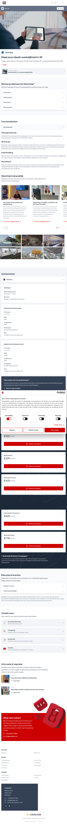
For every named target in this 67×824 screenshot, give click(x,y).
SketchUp (4, 753)
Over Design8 (5, 775)
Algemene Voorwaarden (30, 821)
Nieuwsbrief (4, 780)
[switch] (25, 418)
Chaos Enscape (5, 760)
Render (3, 757)
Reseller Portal (5, 777)
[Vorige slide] (2, 227)
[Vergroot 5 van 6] (42, 249)
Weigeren (12, 430)
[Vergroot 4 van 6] (20, 249)
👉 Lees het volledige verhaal (11, 221)
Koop (61, 8)
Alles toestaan (55, 430)
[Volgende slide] (6, 227)
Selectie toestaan (33, 430)
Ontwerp (4, 750)
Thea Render (37, 762)
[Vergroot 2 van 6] (42, 237)
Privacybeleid (37, 775)
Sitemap (40, 821)
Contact (36, 777)
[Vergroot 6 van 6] (63, 249)
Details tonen (58, 425)
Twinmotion (4, 765)
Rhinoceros (37, 753)
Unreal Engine (37, 765)
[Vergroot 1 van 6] (20, 237)
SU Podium (4, 767)
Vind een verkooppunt (35, 444)
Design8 (3, 772)
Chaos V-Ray (37, 760)
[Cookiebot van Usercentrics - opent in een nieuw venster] (58, 392)
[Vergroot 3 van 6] (63, 237)
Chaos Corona (5, 762)
